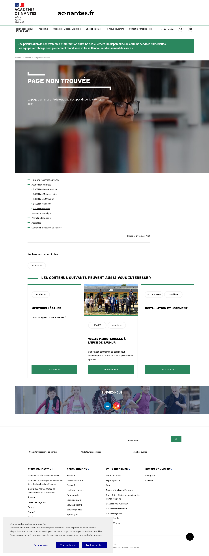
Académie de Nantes (41, 184)
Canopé (31, 512)
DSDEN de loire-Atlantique (45, 189)
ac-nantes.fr (76, 13)
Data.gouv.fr (73, 495)
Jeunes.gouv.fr (74, 499)
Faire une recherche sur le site (45, 179)
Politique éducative (115, 29)
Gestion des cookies (130, 547)
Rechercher (133, 440)
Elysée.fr (71, 475)
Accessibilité (190, 29)
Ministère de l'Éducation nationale (43, 475)
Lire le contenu (54, 369)
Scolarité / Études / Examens (67, 29)
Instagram (150, 475)
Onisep (31, 507)
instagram (117, 406)
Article (28, 57)
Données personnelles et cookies (85, 531)
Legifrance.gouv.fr (75, 490)
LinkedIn (149, 480)
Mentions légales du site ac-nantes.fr (49, 317)
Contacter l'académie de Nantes (47, 227)
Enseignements (93, 29)
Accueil (18, 57)
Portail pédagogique (41, 217)
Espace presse (113, 480)
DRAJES (97, 325)
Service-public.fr (74, 504)
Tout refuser (67, 545)
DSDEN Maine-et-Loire (116, 508)
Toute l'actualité (113, 475)
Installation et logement (166, 308)
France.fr (71, 485)
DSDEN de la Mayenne (43, 198)
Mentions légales (46, 308)
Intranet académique (41, 213)
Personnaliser (41, 545)
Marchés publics (140, 451)
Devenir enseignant (37, 502)
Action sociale (153, 294)
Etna (108, 485)
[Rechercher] (180, 29)
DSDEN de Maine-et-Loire (45, 194)
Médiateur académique (91, 451)
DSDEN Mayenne (114, 513)
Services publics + (75, 509)
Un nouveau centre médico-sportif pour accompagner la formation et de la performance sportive (110, 355)
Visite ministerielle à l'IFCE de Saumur (107, 340)
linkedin (107, 406)
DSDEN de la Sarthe (42, 203)
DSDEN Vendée (113, 523)
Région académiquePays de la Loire (24, 30)
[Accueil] (30, 13)
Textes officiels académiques (119, 490)
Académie (43, 29)
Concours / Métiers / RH (140, 29)
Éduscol (31, 497)
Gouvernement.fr (75, 480)
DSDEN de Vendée (41, 208)
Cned (30, 516)
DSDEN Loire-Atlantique (117, 503)
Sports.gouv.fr (73, 514)
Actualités (36, 222)
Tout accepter (94, 545)
